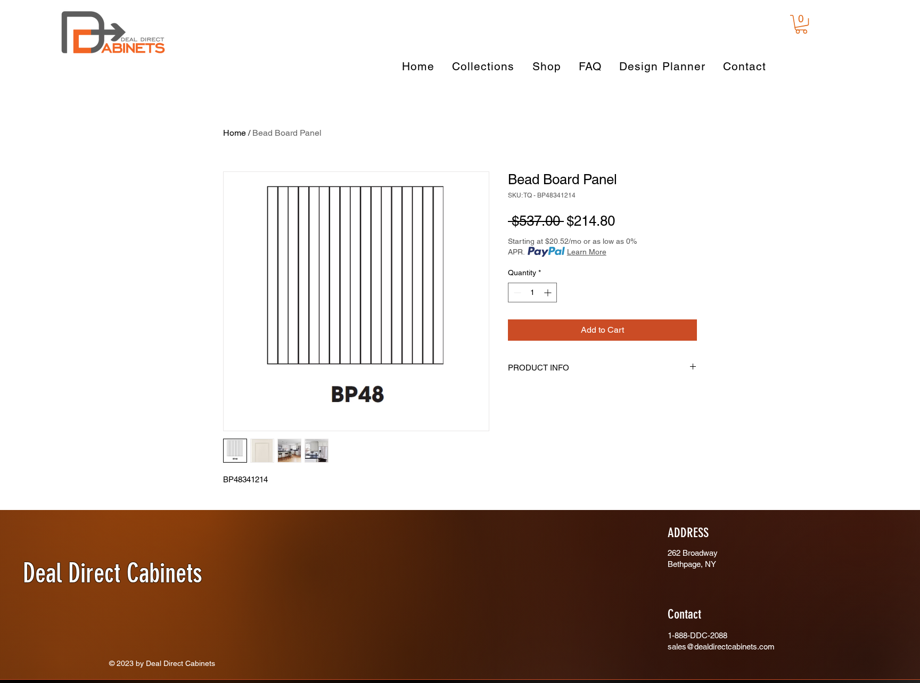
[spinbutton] (532, 292)
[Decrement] (516, 292)
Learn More (586, 252)
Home (234, 133)
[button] (801, 24)
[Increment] (548, 292)
